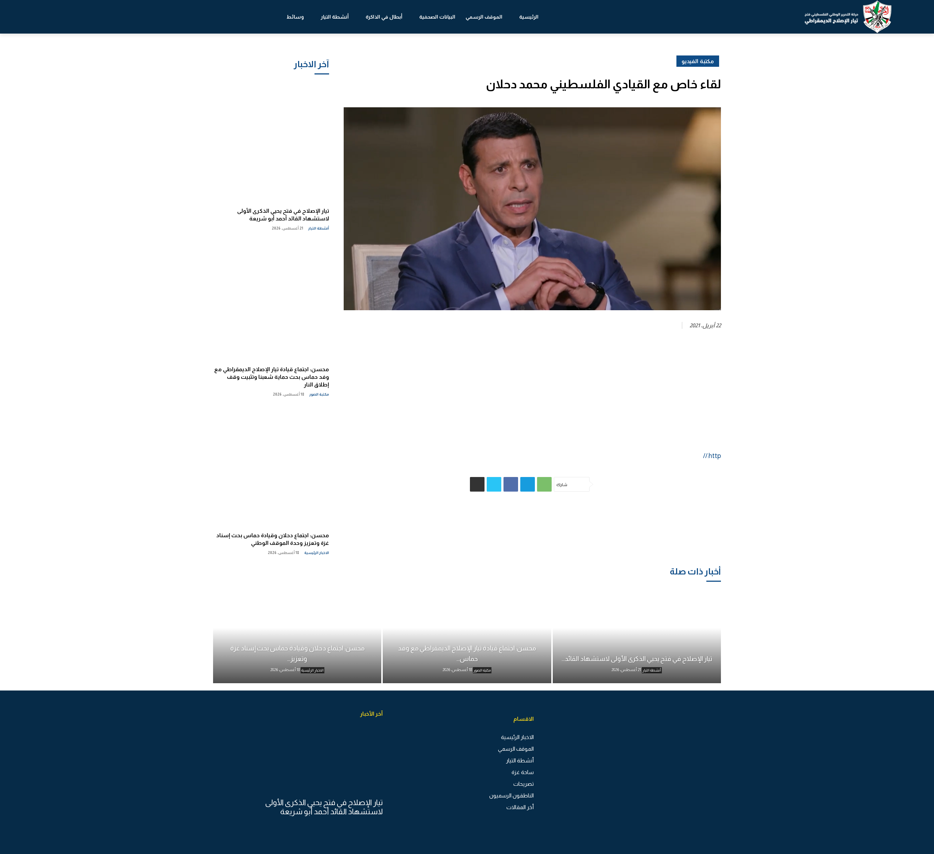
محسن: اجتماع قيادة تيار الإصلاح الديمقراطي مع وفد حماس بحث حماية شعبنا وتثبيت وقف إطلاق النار (271, 377)
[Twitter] (494, 484)
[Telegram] (527, 484)
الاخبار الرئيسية (316, 553)
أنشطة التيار (318, 228)
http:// (712, 455)
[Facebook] (510, 484)
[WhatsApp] (544, 484)
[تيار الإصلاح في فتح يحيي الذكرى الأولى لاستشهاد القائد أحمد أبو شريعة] (271, 142)
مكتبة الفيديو (698, 61)
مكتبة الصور (319, 394)
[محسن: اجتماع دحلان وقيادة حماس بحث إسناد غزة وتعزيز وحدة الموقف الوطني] (271, 466)
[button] (50, 17)
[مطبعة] (477, 484)
